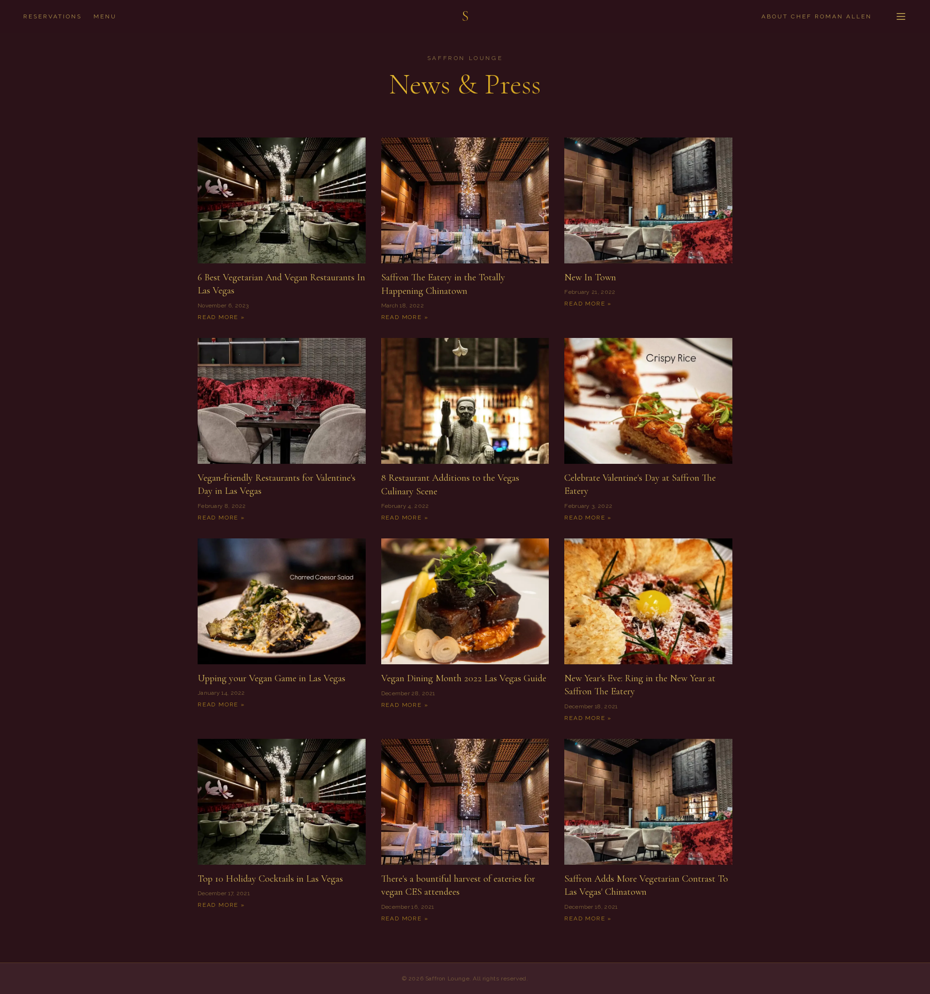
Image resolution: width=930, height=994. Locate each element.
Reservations (52, 16)
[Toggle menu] (901, 16)
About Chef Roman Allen (816, 16)
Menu (105, 16)
